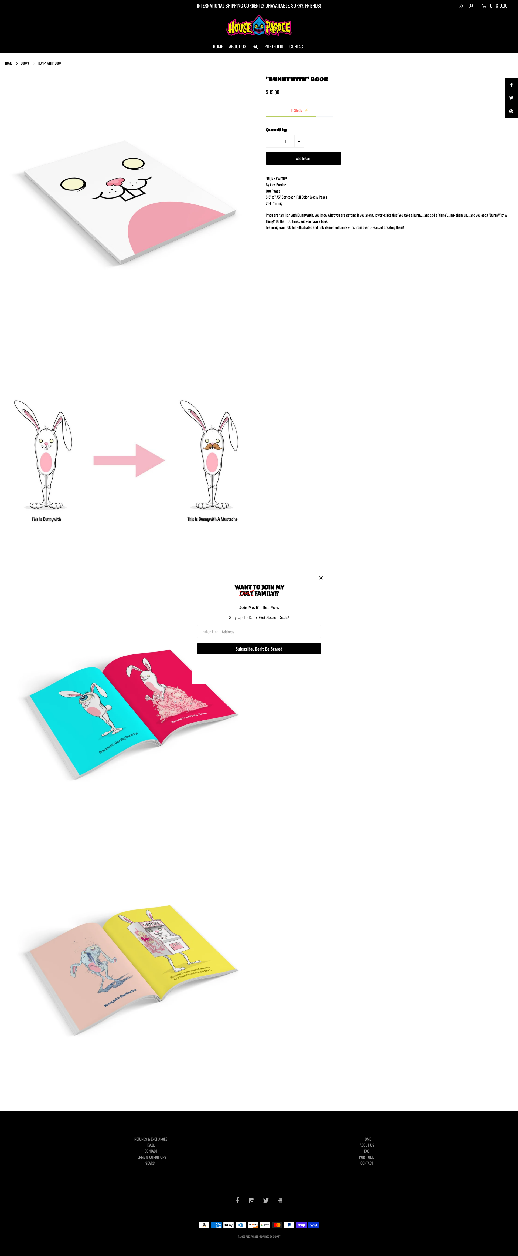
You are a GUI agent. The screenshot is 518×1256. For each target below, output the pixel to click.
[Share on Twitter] (511, 98)
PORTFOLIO (274, 46)
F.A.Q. (151, 1145)
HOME (218, 46)
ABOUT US (237, 46)
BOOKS (25, 63)
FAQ (255, 46)
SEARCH (151, 1163)
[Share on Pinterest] (511, 111)
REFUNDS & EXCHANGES (151, 1139)
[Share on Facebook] (511, 84)
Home (8, 63)
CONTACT (297, 46)
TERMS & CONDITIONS (151, 1157)
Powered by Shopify (270, 1236)
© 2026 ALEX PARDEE (248, 1236)
